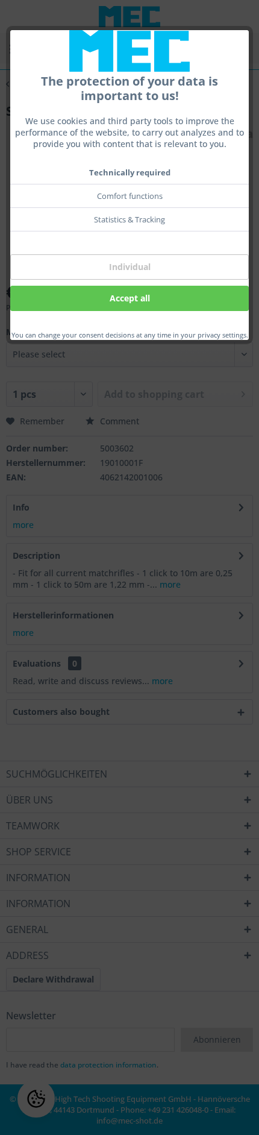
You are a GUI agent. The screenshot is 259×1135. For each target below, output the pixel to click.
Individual (130, 266)
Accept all (130, 298)
